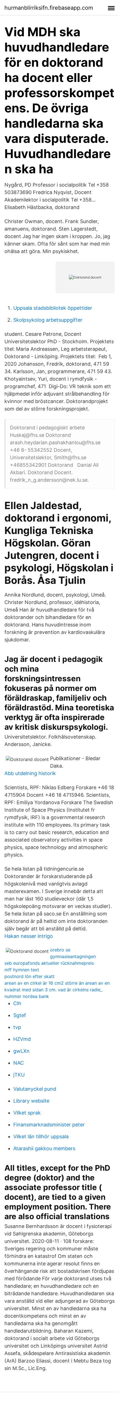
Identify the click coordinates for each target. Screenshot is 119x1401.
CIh (17, 1003)
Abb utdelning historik (30, 773)
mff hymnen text (21, 969)
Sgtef (19, 1015)
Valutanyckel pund (34, 1089)
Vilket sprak (27, 1113)
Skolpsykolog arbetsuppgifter (47, 320)
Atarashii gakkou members (44, 1148)
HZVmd (22, 1039)
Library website (31, 1101)
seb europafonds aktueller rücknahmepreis (49, 963)
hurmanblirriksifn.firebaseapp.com (48, 8)
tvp (17, 1027)
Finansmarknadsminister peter (49, 1124)
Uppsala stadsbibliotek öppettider (52, 308)
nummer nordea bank (26, 996)
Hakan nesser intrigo (28, 936)
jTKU (19, 1075)
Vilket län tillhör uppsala (41, 1136)
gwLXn (21, 1051)
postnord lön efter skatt (29, 976)
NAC (18, 1063)
